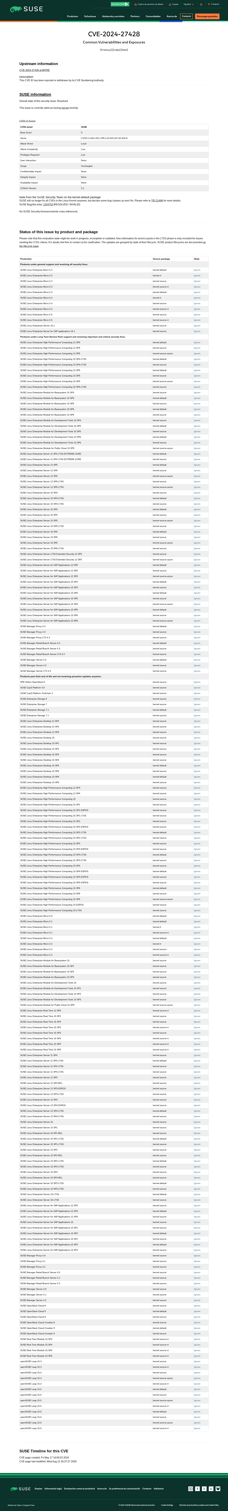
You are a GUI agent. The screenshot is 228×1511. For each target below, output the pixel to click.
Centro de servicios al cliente (150, 4)
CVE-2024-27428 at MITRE (34, 70)
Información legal (53, 1488)
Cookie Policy (213, 1505)
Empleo (38, 1488)
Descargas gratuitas (207, 16)
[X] (204, 1488)
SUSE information (35, 94)
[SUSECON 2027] (120, 4)
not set (65, 108)
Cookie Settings (167, 1505)
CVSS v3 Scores (27, 121)
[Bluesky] (218, 1488)
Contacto (186, 16)
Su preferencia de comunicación (124, 1488)
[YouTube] (190, 1488)
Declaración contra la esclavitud (79, 1488)
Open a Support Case (25, 1505)
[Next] (124, 49)
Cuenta (175, 4)
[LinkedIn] (211, 1488)
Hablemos (159, 1488)
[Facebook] (197, 1488)
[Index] (116, 49)
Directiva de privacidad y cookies (192, 1505)
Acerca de (102, 1488)
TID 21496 (157, 200)
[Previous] (106, 49)
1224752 (48, 204)
